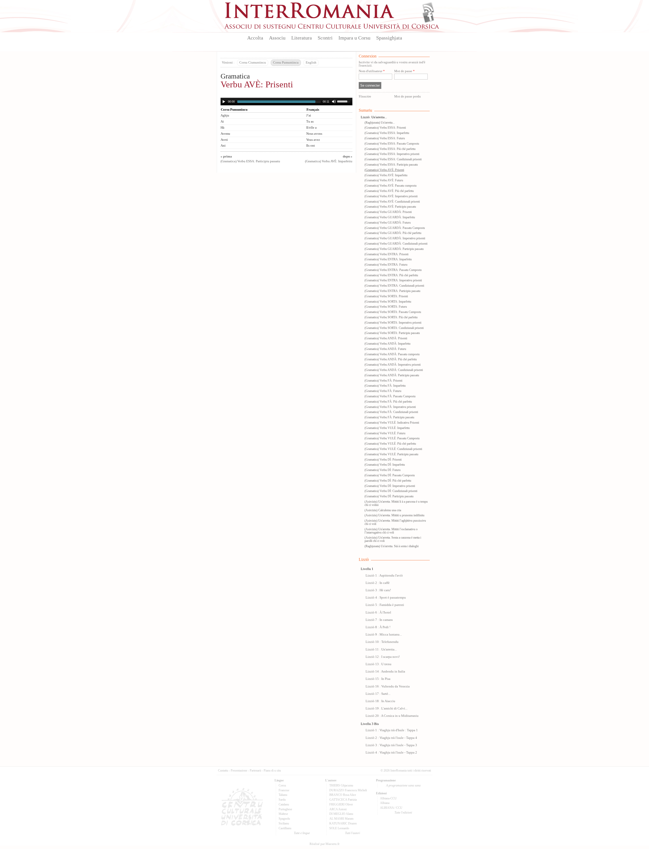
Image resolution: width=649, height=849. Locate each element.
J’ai (308, 115)
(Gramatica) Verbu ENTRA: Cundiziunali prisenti (394, 285)
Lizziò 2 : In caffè (378, 583)
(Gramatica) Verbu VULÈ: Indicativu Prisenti (392, 422)
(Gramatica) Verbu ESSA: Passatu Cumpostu (392, 143)
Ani (223, 145)
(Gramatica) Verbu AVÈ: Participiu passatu (390, 206)
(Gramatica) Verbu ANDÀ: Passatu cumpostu (392, 354)
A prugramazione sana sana (403, 785)
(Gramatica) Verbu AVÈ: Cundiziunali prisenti (392, 201)
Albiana (384, 803)
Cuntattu (223, 770)
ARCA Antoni (338, 809)
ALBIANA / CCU (391, 807)
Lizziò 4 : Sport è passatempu (386, 597)
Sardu (282, 799)
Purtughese (285, 809)
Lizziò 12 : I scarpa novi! (383, 657)
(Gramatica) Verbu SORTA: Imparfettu (388, 301)
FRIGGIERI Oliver (341, 804)
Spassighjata (389, 38)
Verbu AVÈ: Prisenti (257, 84)
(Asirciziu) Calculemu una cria (383, 510)
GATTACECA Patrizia (343, 799)
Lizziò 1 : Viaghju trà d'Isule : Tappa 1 (392, 730)
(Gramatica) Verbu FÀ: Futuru (383, 390)
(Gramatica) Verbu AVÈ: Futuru (384, 180)
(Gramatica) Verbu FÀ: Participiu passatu (389, 417)
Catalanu (284, 804)
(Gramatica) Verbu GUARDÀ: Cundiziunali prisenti (396, 243)
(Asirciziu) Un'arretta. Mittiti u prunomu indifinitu (394, 515)
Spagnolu (284, 818)
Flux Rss (428, 8)
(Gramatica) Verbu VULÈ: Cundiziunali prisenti (393, 448)
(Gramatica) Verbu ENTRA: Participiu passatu (392, 290)
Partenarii (255, 770)
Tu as (310, 121)
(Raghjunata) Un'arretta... (380, 122)
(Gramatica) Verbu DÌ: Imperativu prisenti (390, 485)
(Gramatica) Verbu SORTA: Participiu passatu (392, 332)
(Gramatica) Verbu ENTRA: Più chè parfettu (391, 275)
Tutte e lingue (302, 833)
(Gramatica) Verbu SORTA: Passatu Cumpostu (393, 311)
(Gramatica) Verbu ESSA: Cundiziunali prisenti (393, 159)
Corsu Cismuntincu (252, 62)
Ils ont (310, 145)
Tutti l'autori (352, 833)
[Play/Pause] (224, 102)
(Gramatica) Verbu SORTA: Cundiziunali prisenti (394, 327)
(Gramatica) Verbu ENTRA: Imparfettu (388, 259)
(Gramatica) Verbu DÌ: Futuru (383, 469)
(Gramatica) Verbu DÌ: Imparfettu (385, 464)
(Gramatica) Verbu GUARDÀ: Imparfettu (390, 217)
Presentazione (239, 770)
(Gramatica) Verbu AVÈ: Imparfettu (386, 175)
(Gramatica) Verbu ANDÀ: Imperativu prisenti (393, 364)
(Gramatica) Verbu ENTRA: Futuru (386, 264)
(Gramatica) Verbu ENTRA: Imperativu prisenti (393, 280)
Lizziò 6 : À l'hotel (378, 612)
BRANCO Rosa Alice (342, 795)
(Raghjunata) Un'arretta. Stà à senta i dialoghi (392, 546)
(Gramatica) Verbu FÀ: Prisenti (383, 380)
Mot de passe (404, 71)
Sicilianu (284, 823)
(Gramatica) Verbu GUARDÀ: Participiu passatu (394, 248)
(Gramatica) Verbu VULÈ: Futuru (385, 433)
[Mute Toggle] (334, 102)
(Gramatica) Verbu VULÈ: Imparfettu (387, 427)
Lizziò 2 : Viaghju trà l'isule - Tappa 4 (391, 738)
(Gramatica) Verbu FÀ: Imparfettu (385, 385)
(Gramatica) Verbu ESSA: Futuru (385, 138)
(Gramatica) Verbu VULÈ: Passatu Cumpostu (392, 438)
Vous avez (313, 140)
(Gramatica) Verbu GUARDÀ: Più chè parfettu (393, 232)
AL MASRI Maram (341, 818)
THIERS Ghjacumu (341, 785)
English (311, 62)
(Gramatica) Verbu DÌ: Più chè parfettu (388, 480)
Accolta (255, 38)
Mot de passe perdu (407, 96)
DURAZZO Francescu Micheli (348, 790)
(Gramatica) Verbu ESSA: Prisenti (385, 127)
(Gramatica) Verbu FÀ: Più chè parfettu (388, 401)
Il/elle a (311, 127)
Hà (222, 127)
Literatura (301, 38)
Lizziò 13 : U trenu (378, 664)
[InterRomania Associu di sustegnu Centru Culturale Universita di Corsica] (332, 28)
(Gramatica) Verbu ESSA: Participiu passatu (391, 164)
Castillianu (285, 828)
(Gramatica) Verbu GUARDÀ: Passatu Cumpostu (395, 227)
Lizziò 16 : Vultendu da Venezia (388, 686)
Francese (284, 790)
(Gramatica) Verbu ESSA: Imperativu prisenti (392, 153)
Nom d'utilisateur (372, 71)
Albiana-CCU (388, 798)
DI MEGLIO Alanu (341, 814)
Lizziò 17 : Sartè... (378, 694)
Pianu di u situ (272, 770)
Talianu (283, 795)
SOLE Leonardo (339, 828)
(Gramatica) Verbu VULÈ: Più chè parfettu (390, 443)
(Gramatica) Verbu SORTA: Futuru (386, 306)
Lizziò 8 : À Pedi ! (378, 627)
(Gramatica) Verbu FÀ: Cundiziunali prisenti (391, 411)
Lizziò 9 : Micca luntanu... (384, 634)
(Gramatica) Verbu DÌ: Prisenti (383, 459)
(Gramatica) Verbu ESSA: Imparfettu (387, 132)
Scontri (325, 38)
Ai (222, 121)
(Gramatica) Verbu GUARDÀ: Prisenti (388, 211)
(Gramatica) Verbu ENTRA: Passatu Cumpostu (393, 269)
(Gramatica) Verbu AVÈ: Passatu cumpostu (391, 185)
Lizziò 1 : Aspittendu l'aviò (384, 575)
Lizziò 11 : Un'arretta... (381, 649)
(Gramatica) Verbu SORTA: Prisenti (386, 296)
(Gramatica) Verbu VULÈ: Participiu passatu (391, 454)
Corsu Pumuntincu (286, 62)
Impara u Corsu (354, 38)
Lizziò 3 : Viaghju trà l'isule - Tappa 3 (391, 745)
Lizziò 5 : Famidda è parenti (385, 605)
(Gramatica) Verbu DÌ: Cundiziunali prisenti (391, 490)
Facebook (428, 16)
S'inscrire (365, 96)
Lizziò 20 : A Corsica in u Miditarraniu (392, 716)
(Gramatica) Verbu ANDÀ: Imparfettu (387, 343)
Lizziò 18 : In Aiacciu (380, 701)
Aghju (225, 115)
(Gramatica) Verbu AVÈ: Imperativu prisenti (391, 196)
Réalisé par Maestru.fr (324, 844)
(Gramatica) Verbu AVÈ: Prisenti (384, 169)
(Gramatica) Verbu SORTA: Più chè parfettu (391, 317)
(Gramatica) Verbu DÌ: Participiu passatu (389, 496)
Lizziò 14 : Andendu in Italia (385, 671)
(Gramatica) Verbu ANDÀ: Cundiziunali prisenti (394, 369)
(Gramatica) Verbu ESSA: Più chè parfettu (390, 148)
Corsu (282, 785)
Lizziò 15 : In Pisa (378, 679)
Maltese (283, 814)
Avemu (225, 133)
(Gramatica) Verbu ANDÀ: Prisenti (386, 338)
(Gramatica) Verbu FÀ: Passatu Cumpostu (390, 396)
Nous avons (314, 133)
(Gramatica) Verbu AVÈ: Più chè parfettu (389, 190)
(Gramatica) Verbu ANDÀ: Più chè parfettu (391, 359)
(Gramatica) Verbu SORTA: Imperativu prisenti (393, 322)
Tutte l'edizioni (403, 812)
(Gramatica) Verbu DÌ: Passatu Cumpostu (390, 475)
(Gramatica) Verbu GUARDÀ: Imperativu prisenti (395, 238)
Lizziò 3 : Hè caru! (378, 590)
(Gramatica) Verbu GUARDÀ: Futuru (388, 222)
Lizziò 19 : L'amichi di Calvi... (386, 708)
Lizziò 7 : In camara (379, 620)
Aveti (224, 140)
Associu (277, 38)
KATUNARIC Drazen (343, 823)
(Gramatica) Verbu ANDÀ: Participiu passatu (392, 375)
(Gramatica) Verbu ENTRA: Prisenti (386, 254)
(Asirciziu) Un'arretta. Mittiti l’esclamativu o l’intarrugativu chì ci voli (391, 531)
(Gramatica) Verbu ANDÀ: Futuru (385, 348)
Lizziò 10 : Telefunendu (382, 642)
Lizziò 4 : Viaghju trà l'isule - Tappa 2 (391, 752)
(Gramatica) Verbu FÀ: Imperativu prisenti (390, 406)
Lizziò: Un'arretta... (374, 117)
